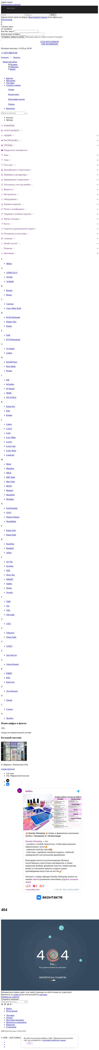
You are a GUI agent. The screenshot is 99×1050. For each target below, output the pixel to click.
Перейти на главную (10, 997)
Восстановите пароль (37, 17)
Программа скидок (16, 99)
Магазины (10, 80)
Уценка (11, 104)
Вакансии (10, 1025)
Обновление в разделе (11, 4)
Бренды (9, 78)
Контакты (10, 108)
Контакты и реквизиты (16, 1022)
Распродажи (13, 94)
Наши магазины (10, 62)
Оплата (9, 1018)
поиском (43, 994)
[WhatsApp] (11, 1004)
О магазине (11, 1027)
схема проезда (8, 769)
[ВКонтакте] (2, 1004)
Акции (11, 89)
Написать (16, 57)
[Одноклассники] (5, 1004)
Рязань (12, 69)
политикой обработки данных (54, 1040)
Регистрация (6, 19)
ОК (29, 1043)
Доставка (10, 83)
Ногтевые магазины (15, 1020)
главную (17, 994)
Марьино (14, 67)
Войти (9, 1009)
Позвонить (5, 57)
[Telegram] (8, 1004)
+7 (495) (9, 53)
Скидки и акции (13, 85)
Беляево (13, 64)
